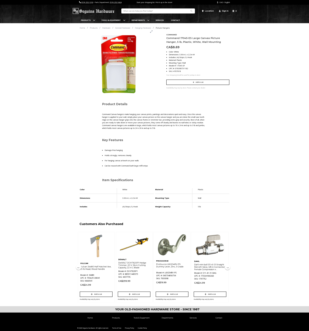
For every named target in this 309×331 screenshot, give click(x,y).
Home (82, 28)
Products (94, 28)
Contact (218, 318)
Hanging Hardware (143, 28)
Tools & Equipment (142, 318)
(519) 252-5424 (116, 2)
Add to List (200, 82)
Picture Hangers (163, 28)
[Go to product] (96, 246)
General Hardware (122, 28)
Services (193, 318)
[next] (227, 267)
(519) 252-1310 (87, 2)
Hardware (106, 28)
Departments (167, 318)
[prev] (78, 267)
